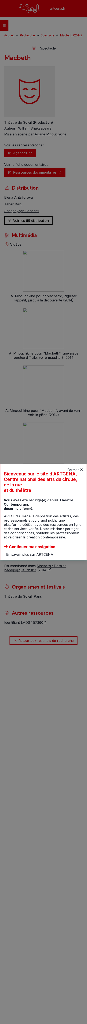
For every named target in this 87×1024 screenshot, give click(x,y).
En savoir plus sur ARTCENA (29, 554)
